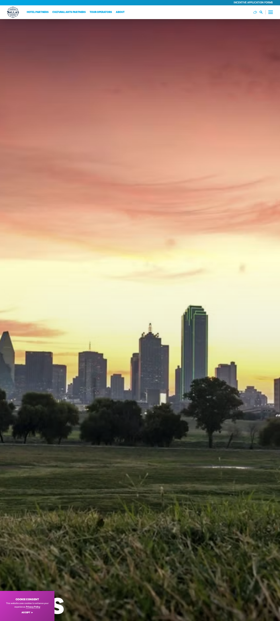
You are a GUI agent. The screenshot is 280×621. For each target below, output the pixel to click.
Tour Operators (101, 12)
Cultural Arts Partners (69, 12)
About (120, 12)
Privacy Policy (33, 606)
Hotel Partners (37, 12)
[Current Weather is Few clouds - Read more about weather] (255, 12)
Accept (26, 612)
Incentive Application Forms (253, 2)
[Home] (13, 12)
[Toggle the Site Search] (263, 12)
